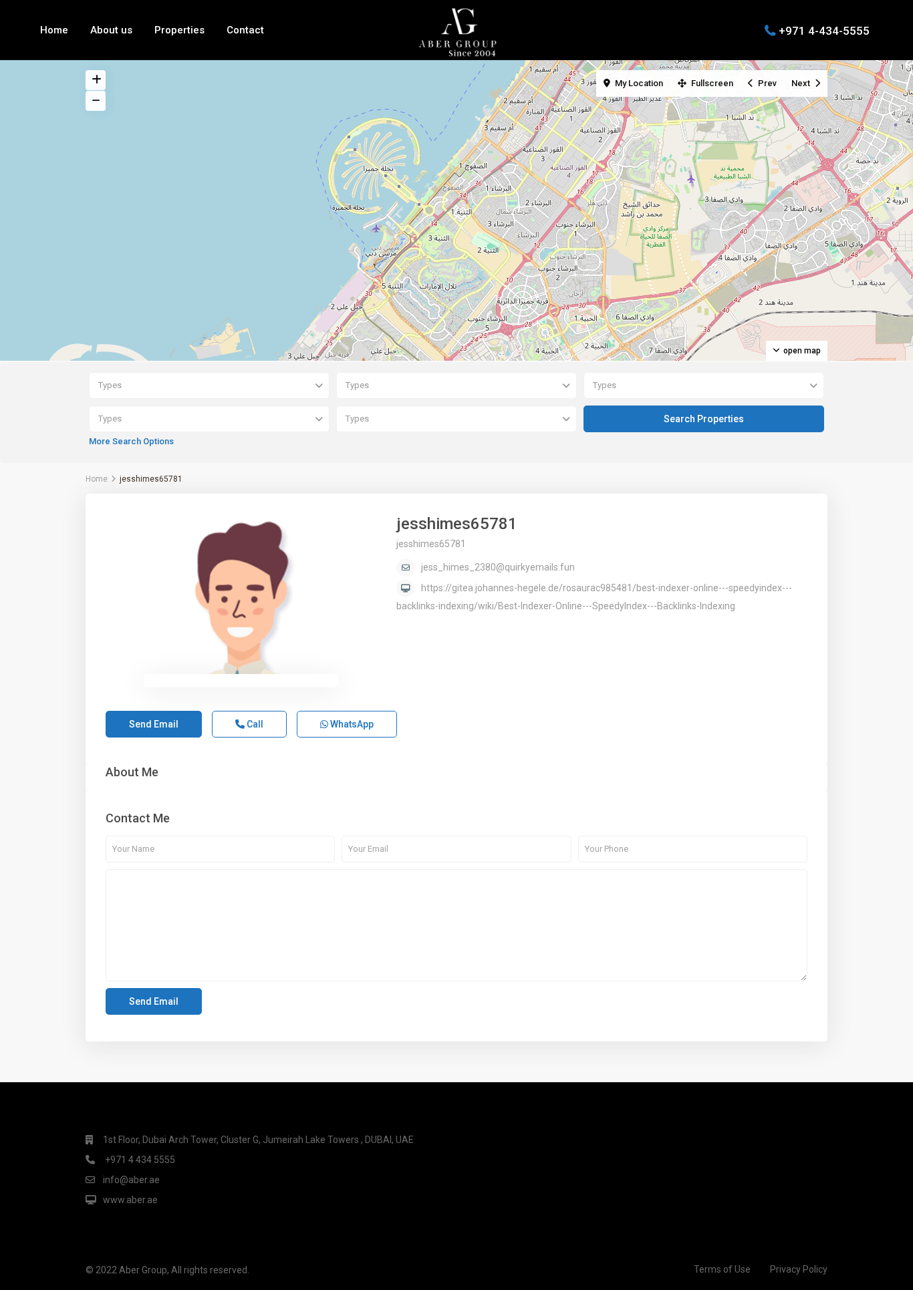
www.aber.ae (130, 1199)
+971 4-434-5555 (824, 30)
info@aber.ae (131, 1179)
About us (111, 30)
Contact (245, 30)
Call (254, 724)
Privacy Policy (798, 1269)
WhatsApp (351, 724)
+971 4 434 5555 (139, 1159)
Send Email (153, 724)
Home (54, 30)
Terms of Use (722, 1269)
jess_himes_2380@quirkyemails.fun (498, 567)
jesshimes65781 (456, 523)
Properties (179, 30)
